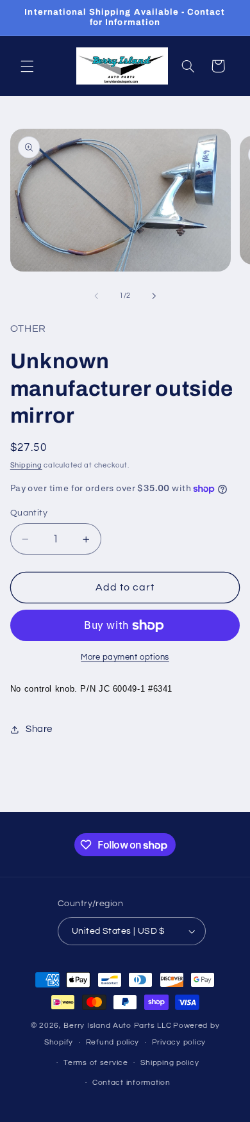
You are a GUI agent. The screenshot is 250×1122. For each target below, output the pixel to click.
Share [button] (39, 729)
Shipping (26, 465)
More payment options (125, 657)
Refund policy (113, 1042)
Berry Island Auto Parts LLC (117, 1025)
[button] (27, 66)
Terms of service (95, 1062)
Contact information (131, 1082)
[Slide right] (154, 296)
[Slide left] (96, 296)
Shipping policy (169, 1062)
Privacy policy (179, 1042)
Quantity (28, 512)
